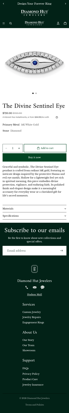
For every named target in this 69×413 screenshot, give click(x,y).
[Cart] (65, 23)
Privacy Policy (30, 373)
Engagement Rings (33, 322)
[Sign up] (61, 250)
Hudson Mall (34, 294)
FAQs (25, 368)
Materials (8, 208)
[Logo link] (34, 13)
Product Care (30, 379)
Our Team (28, 345)
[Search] (10, 23)
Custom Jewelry (31, 312)
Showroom (28, 350)
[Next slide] (65, 3)
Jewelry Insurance (32, 384)
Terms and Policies (34, 405)
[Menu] (3, 23)
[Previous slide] (3, 3)
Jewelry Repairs (31, 317)
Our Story (28, 340)
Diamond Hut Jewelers (38, 398)
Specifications (11, 215)
